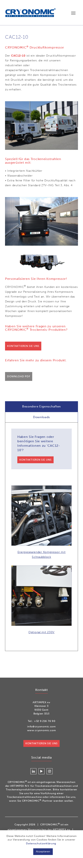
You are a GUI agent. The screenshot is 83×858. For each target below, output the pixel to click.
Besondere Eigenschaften (41, 406)
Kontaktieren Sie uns (23, 345)
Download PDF (18, 376)
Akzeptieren (43, 851)
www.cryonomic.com (41, 730)
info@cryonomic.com (41, 726)
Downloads (41, 417)
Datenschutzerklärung (41, 843)
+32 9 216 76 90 (44, 721)
